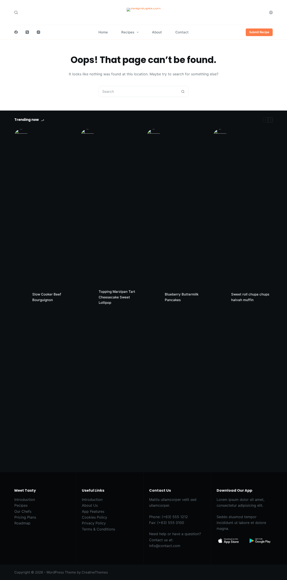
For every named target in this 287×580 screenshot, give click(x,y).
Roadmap (22, 523)
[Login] (271, 12)
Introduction (24, 499)
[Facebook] (16, 32)
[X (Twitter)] (27, 32)
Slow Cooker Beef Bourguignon (46, 297)
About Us (90, 505)
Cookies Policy (94, 517)
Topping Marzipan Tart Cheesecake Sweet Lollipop (117, 297)
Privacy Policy (94, 523)
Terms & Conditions (98, 529)
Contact (182, 32)
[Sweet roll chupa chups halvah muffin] (220, 297)
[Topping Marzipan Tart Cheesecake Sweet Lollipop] (87, 297)
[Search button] (182, 91)
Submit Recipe (259, 32)
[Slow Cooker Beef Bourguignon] (21, 297)
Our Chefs (22, 511)
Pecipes (21, 505)
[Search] (16, 12)
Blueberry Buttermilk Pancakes (181, 297)
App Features (93, 511)
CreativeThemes (95, 572)
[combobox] (138, 91)
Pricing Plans (25, 517)
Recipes (127, 32)
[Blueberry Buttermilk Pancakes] (153, 297)
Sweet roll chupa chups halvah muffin (250, 297)
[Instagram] (38, 32)
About (157, 32)
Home (103, 32)
